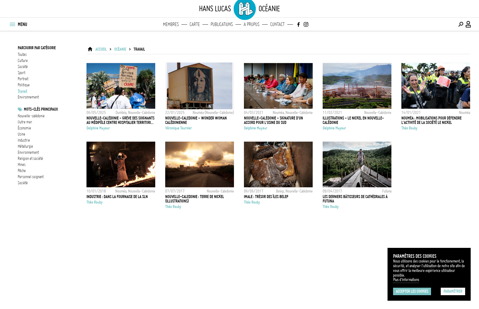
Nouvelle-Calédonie (31, 115)
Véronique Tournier (178, 128)
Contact (277, 24)
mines (22, 164)
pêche (22, 170)
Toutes (22, 54)
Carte (195, 24)
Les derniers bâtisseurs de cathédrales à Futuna (355, 198)
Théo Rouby (409, 128)
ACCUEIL (101, 49)
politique (24, 84)
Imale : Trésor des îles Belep (266, 196)
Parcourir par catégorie (37, 47)
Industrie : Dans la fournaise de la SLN (117, 196)
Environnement (28, 152)
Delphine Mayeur (98, 128)
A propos (251, 24)
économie (24, 128)
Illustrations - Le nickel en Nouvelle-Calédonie (353, 120)
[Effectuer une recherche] (461, 24)
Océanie (120, 49)
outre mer (25, 122)
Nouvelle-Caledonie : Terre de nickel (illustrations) (194, 198)
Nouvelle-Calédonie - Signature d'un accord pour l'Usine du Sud (273, 120)
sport (21, 72)
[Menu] (12, 24)
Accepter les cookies (412, 291)
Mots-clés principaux (41, 109)
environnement (28, 97)
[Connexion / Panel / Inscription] (468, 24)
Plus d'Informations (406, 279)
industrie (24, 140)
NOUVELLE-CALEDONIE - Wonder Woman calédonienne (196, 120)
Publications (222, 24)
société (23, 66)
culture (23, 60)
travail (22, 91)
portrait (23, 78)
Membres (171, 24)
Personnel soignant (31, 176)
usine (21, 134)
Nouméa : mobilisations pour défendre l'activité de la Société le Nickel (431, 120)
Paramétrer (453, 291)
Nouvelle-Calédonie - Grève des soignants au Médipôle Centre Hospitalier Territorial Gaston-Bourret (120, 120)
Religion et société (30, 158)
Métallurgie (25, 146)
